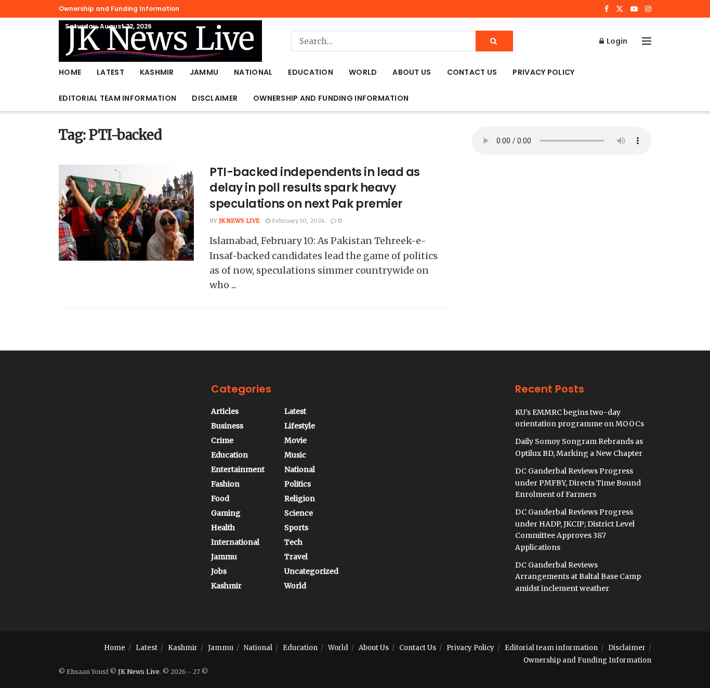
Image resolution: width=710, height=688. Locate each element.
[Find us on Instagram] (648, 9)
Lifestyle (299, 425)
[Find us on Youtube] (634, 9)
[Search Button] (494, 41)
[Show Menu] (646, 41)
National (253, 72)
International (235, 542)
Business (227, 425)
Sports (296, 527)
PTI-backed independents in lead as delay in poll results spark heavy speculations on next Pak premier (314, 188)
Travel (296, 556)
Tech (293, 542)
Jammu (204, 72)
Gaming (226, 513)
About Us (411, 72)
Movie (295, 440)
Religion (299, 498)
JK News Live (239, 220)
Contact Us (472, 72)
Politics (297, 484)
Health (223, 527)
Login (616, 41)
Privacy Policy (543, 72)
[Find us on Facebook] (606, 9)
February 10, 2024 (297, 220)
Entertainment (238, 469)
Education (310, 72)
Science (298, 513)
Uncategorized (311, 571)
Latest (110, 72)
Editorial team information (117, 98)
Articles (225, 411)
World (363, 72)
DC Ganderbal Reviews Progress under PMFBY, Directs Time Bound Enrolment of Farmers (578, 482)
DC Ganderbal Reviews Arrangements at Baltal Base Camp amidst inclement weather (578, 576)
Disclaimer (215, 98)
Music (295, 455)
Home (70, 72)
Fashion (225, 484)
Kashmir (157, 72)
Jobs (219, 571)
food (220, 498)
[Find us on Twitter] (619, 9)
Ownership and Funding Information (119, 8)
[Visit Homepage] (160, 41)
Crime (222, 440)
